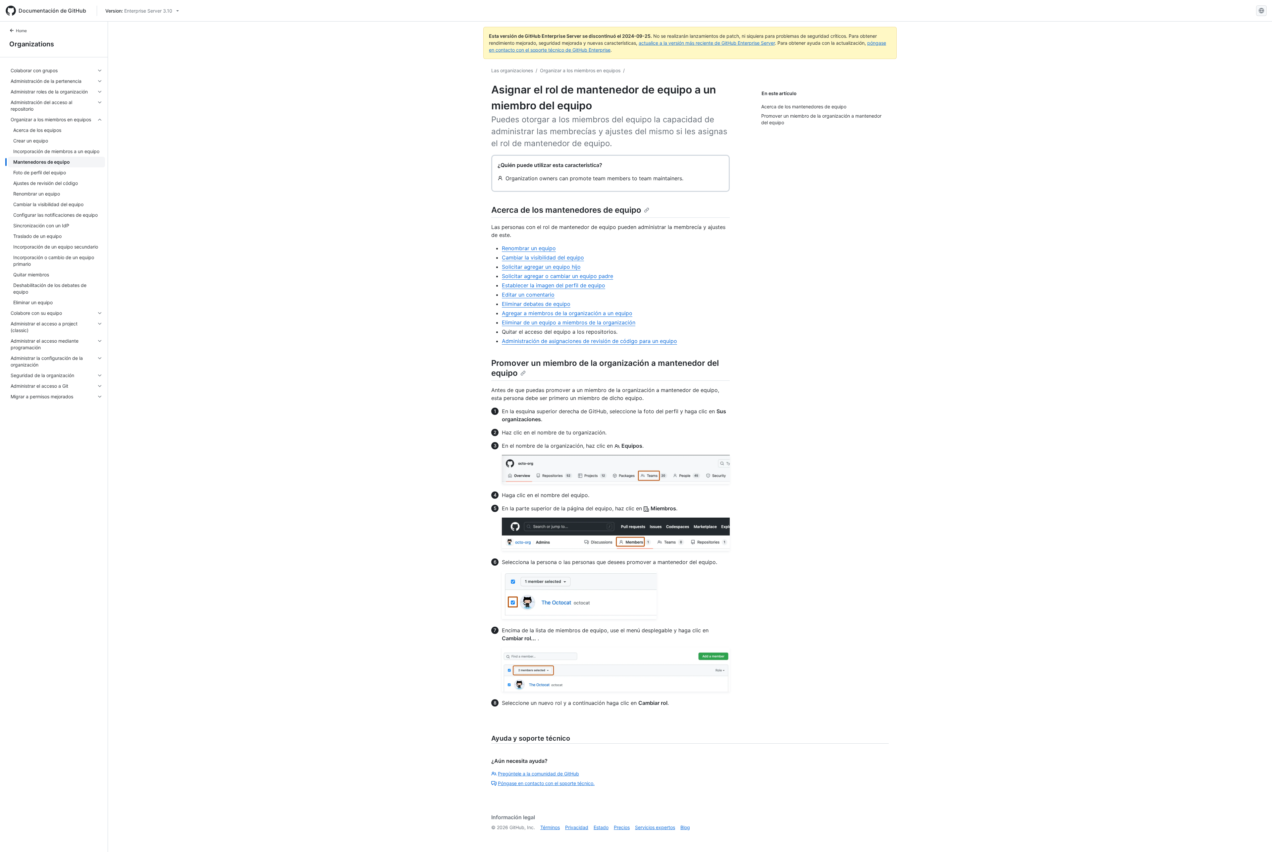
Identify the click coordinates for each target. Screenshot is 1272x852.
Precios (622, 827)
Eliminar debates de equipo (536, 304)
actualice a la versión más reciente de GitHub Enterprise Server (707, 43)
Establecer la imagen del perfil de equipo (553, 285)
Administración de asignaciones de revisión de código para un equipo (589, 341)
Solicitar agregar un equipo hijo (541, 266)
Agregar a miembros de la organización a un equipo (567, 313)
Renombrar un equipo (529, 248)
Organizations (31, 44)
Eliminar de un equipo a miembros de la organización (568, 322)
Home (21, 30)
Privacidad (576, 827)
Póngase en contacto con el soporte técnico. (546, 783)
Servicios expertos (655, 827)
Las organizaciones (512, 70)
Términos (550, 827)
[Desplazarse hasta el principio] (1257, 837)
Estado (601, 827)
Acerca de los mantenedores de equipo (566, 210)
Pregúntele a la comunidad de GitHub (538, 773)
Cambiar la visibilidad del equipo (543, 257)
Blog (685, 827)
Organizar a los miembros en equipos (580, 70)
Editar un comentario (528, 294)
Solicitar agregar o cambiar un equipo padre (557, 276)
